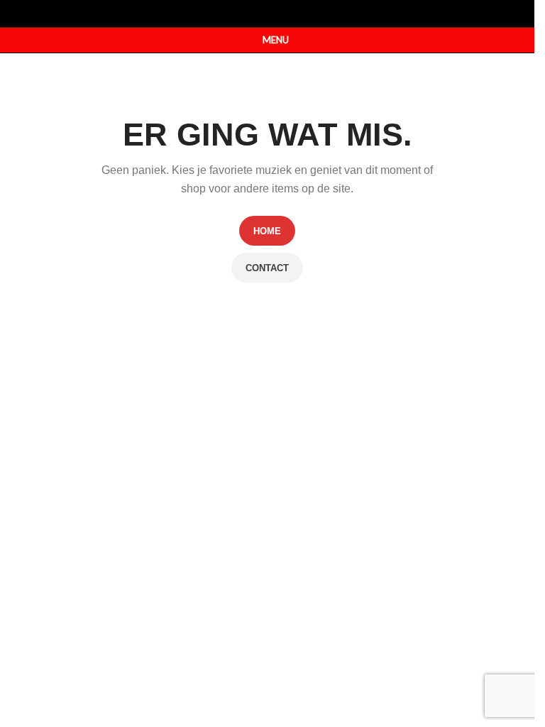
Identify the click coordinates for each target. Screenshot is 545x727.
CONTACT (267, 268)
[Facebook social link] (258, 13)
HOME (267, 231)
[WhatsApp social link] (276, 13)
